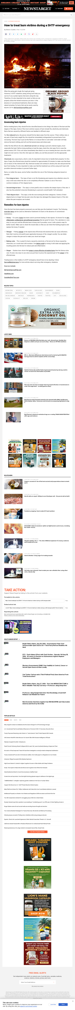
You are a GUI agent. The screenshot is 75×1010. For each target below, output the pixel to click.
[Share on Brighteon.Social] (6, 34)
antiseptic (16, 38)
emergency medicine (57, 38)
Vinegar (13, 41)
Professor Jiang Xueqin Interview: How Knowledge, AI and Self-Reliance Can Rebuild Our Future (44, 694)
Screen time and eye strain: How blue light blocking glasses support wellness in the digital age (29, 776)
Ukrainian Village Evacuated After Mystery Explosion (18, 759)
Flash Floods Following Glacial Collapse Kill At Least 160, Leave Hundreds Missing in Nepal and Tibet (30, 746)
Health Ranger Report (11, 639)
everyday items (9, 211)
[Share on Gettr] (33, 34)
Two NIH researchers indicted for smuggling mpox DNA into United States (23, 797)
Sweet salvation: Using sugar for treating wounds (38, 555)
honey (12, 40)
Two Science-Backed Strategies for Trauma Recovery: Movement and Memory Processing (27, 810)
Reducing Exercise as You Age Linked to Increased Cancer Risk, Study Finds (24, 828)
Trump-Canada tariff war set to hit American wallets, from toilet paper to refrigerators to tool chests (30, 754)
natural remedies (25, 40)
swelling (8, 41)
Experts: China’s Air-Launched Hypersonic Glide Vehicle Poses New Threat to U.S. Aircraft (27, 819)
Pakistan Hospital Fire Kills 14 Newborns (14, 742)
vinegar (21, 232)
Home (5, 21)
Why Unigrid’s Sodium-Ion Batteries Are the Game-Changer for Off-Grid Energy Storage (27, 724)
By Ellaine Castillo (10, 29)
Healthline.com (9, 274)
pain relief (33, 40)
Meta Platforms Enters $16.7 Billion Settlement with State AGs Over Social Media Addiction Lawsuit (30, 789)
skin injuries (58, 40)
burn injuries (30, 38)
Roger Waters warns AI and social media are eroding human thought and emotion (25, 806)
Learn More (53, 1004)
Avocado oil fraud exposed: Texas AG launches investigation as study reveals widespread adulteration (31, 750)
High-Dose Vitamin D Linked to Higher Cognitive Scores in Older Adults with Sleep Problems (28, 763)
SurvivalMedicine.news (11, 262)
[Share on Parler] (25, 34)
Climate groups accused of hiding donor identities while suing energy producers (25, 815)
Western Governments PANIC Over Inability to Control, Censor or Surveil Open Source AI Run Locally (45, 666)
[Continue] (54, 982)
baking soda (40, 243)
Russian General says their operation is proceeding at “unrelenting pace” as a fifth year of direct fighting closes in (34, 802)
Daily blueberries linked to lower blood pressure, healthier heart (20, 772)
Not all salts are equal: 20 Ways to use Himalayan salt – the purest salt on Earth (47, 496)
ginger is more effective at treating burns (42, 250)
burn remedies (37, 38)
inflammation (17, 40)
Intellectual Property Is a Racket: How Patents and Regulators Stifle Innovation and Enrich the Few (29, 793)
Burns (42, 38)
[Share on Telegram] (18, 34)
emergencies (48, 38)
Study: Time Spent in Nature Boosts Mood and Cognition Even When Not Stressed (25, 767)
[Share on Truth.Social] (29, 34)
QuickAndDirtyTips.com (11, 277)
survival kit (16, 298)
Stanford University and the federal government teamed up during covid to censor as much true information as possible (45, 370)
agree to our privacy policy (28, 1006)
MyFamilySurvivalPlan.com (22, 107)
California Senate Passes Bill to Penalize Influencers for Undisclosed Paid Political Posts (27, 823)
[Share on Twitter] (14, 34)
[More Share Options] (37, 34)
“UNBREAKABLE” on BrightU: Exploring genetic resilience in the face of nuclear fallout (26, 780)
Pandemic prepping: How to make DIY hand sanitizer (39, 511)
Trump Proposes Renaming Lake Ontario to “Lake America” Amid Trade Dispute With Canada (28, 733)
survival (64, 40)
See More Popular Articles (37, 831)
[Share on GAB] (21, 34)
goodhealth (7, 40)
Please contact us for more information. (14, 615)
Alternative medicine (14, 21)
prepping (50, 40)
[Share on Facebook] (10, 34)
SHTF (53, 40)
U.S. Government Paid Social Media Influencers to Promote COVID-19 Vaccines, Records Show (29, 729)
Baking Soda (23, 38)
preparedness (39, 40)
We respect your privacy (37, 986)
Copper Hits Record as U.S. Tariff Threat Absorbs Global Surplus (21, 785)
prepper (45, 40)
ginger (65, 38)
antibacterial (11, 38)
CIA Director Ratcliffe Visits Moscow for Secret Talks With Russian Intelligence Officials (27, 737)
